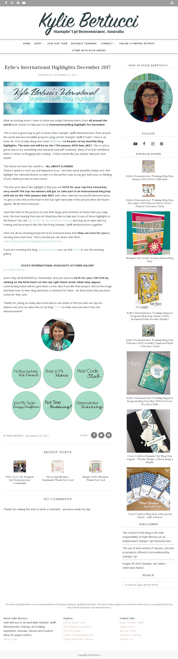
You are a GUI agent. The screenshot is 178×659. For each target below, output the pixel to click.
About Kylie (10, 639)
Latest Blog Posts (74, 622)
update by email (47, 249)
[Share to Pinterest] (109, 435)
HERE (76, 249)
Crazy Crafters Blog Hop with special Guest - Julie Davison (150, 515)
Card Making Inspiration (77, 626)
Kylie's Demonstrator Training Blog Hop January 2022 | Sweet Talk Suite (149, 178)
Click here (56, 141)
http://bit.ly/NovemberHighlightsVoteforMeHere (32, 241)
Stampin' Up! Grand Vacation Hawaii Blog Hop (150, 259)
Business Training (130, 635)
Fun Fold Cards (72, 630)
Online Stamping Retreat (78, 635)
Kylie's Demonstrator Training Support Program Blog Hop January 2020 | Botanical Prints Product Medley (150, 316)
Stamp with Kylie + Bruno (78, 639)
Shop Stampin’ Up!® (131, 622)
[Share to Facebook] (94, 435)
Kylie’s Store (127, 626)
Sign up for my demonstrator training (50, 220)
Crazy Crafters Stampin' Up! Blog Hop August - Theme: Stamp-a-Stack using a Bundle (150, 459)
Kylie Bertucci (93, 655)
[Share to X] (101, 435)
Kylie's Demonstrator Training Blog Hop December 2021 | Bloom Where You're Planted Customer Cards (149, 203)
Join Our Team (128, 630)
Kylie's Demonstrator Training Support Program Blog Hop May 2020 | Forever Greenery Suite (150, 401)
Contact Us (126, 639)
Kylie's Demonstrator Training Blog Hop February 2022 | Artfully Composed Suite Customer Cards (149, 343)
